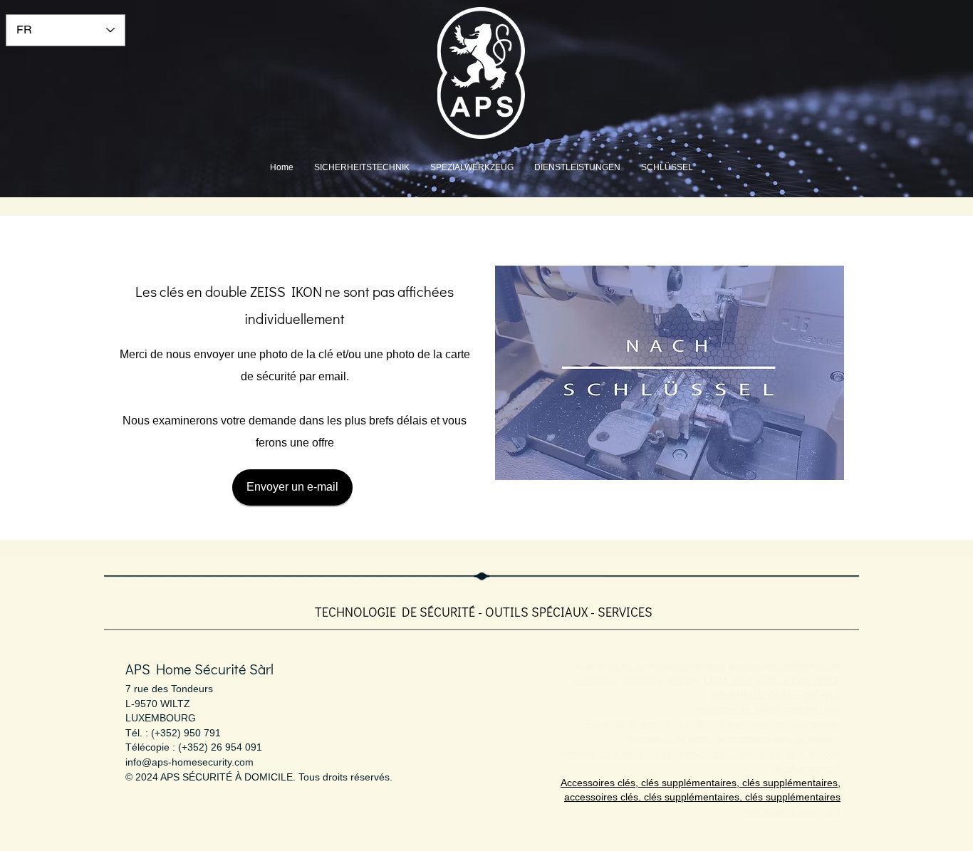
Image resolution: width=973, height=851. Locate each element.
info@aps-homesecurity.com (189, 762)
